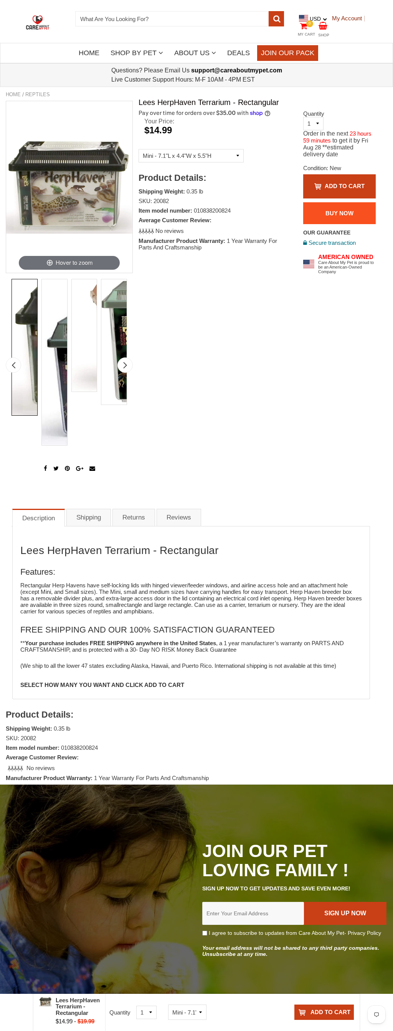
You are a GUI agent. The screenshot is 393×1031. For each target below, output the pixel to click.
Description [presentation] (38, 518)
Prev (13, 365)
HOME (89, 53)
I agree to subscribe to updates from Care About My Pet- (294, 933)
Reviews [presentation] (179, 517)
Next (125, 365)
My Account (347, 18)
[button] (147, 231)
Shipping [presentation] (88, 517)
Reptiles (37, 94)
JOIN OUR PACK (287, 53)
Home (13, 94)
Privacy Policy (364, 933)
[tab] (39, 517)
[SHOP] (323, 25)
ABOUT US (192, 53)
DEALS (238, 53)
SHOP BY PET (135, 53)
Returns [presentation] (133, 517)
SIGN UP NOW (345, 913)
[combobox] (172, 18)
